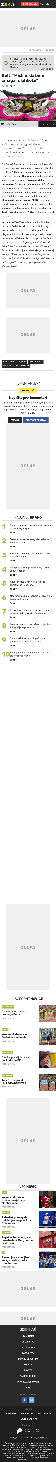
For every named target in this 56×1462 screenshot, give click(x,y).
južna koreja (10, 362)
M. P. (12, 85)
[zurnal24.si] (8, 4)
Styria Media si (41, 1437)
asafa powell (36, 362)
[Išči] (42, 4)
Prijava (14, 420)
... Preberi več (32, 1459)
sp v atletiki (22, 366)
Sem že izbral (47, 68)
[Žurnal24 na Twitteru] (31, 1400)
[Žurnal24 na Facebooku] (24, 1400)
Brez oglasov (30, 4)
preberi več (28, 390)
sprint (22, 362)
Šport (13, 533)
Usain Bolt (8, 366)
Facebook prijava (36, 420)
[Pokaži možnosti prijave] (47, 4)
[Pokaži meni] (51, 4)
